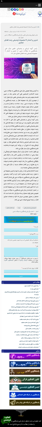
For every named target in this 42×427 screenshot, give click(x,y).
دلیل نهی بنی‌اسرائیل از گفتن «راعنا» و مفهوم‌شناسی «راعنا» (25, 307)
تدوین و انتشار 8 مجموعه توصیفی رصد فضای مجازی (21, 41)
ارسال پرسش (23, 260)
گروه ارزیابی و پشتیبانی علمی (30, 208)
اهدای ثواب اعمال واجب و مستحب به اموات (28, 347)
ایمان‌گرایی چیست (34, 289)
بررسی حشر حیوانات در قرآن (32, 298)
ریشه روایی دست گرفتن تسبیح (32, 286)
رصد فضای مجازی (10, 208)
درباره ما (21, 415)
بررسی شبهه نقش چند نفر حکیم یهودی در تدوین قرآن (26, 332)
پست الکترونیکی (33, 234)
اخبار (37, 211)
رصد (19, 208)
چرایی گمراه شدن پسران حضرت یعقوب (30, 322)
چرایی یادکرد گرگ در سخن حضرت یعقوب (29, 319)
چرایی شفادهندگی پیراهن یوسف (31, 326)
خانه (38, 27)
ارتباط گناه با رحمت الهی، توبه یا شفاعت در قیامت (27, 335)
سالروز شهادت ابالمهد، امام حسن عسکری (29, 341)
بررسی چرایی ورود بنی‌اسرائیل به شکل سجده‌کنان (28, 301)
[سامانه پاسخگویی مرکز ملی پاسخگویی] (6, 425)
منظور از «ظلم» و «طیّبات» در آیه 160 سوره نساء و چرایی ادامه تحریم (23, 313)
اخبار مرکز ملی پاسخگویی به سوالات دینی (23, 211)
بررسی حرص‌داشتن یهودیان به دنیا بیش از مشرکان (27, 304)
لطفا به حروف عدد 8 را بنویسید (30, 268)
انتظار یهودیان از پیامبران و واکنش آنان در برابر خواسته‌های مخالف (24, 310)
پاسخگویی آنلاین (9, 260)
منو (36, 5)
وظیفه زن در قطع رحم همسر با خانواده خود (29, 344)
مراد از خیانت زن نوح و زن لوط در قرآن (30, 338)
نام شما (35, 227)
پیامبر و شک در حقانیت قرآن (32, 329)
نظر (36, 246)
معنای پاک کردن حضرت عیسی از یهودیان (29, 316)
